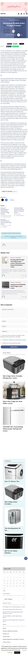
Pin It (2, 46)
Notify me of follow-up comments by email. (14, 340)
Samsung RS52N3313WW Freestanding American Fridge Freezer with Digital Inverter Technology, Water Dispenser (14, 80)
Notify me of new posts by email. (11, 343)
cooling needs (4, 91)
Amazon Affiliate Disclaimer (10, 631)
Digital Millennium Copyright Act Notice (13, 639)
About (4, 628)
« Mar (4, 590)
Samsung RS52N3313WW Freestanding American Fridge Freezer (5, 211)
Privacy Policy (6, 642)
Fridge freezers (14, 20)
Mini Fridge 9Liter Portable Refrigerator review (14, 606)
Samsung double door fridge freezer (13, 237)
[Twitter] (21, 13)
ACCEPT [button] (17, 652)
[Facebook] (18, 13)
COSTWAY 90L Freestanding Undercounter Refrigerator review (13, 429)
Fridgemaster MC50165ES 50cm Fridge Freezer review (17, 286)
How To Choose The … (12, 481)
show (15, 191)
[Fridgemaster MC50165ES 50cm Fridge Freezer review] (5, 285)
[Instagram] (24, 13)
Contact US (6, 633)
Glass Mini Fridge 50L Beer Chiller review (12, 609)
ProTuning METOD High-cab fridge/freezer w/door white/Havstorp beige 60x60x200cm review (17, 263)
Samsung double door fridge (11, 233)
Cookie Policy (6, 636)
